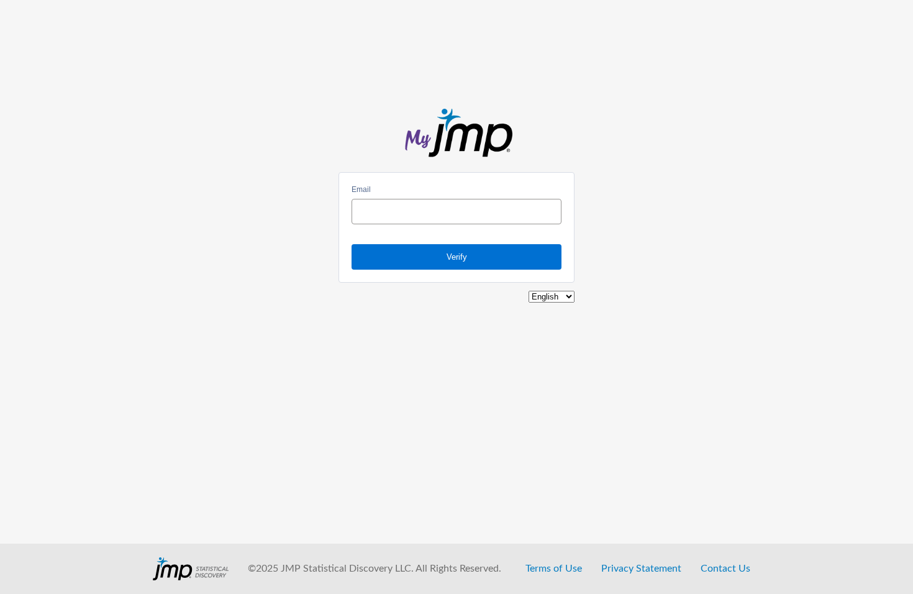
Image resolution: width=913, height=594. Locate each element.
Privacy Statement (641, 568)
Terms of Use (553, 568)
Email (361, 189)
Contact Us (725, 568)
